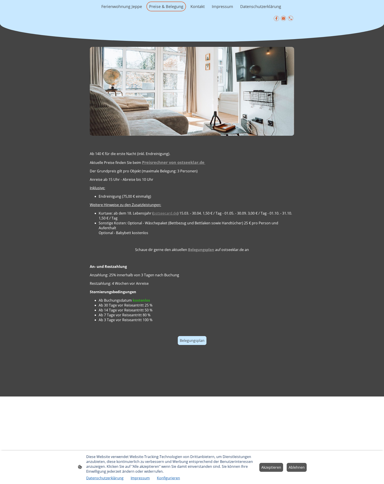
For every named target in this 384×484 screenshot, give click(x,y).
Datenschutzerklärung (105, 478)
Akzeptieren (271, 467)
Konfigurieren (168, 478)
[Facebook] (276, 18)
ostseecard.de (165, 213)
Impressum (140, 478)
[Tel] (290, 18)
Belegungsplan (192, 340)
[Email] (283, 18)
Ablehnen (297, 467)
